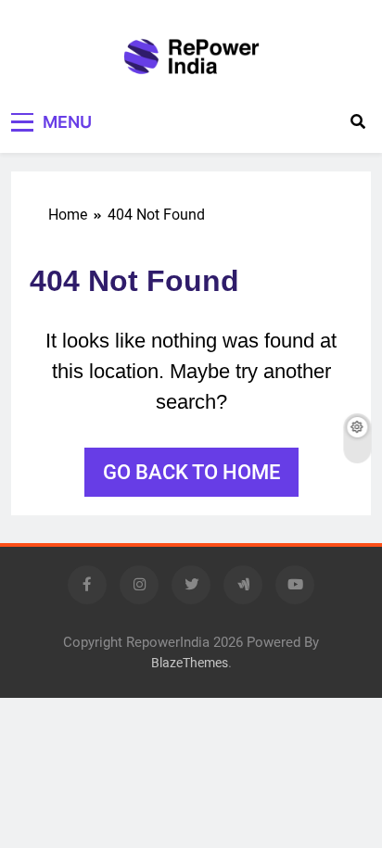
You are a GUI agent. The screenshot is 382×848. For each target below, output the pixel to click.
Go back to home (191, 472)
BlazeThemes (189, 663)
